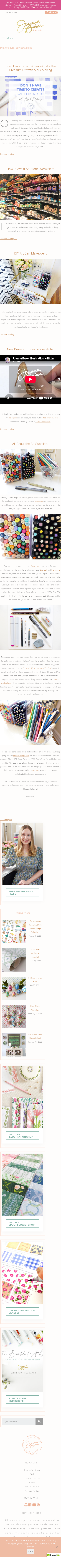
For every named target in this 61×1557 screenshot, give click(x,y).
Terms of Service (32, 1486)
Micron (35, 770)
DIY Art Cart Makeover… (30, 253)
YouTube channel (43, 421)
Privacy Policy (32, 1490)
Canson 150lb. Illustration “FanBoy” (37, 668)
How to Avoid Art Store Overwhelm (30, 169)
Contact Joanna (32, 1478)
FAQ (32, 1474)
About (32, 1482)
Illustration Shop (32, 1470)
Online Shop (11, 12)
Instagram (13, 417)
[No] (57, 1546)
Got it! (30, 1551)
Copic (48, 770)
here (11, 1532)
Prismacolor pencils (21, 755)
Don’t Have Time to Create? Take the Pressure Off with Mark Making (30, 68)
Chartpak (43, 569)
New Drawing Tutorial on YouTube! (30, 349)
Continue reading (8, 153)
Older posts (6, 819)
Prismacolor (56, 569)
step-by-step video (50, 417)
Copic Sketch (36, 566)
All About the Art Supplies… (30, 444)
